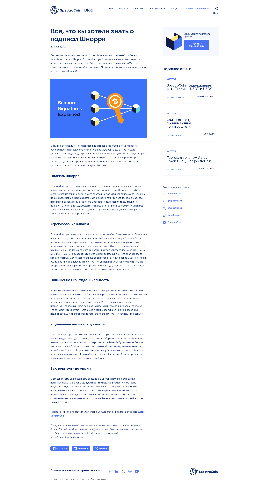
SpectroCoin (174, 193)
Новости (123, 9)
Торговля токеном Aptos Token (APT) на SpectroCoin (189, 159)
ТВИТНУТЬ (103, 448)
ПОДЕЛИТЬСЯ (61, 448)
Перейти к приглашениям (196, 44)
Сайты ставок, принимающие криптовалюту (179, 123)
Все (111, 8)
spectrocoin (174, 215)
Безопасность (157, 8)
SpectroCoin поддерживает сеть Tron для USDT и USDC (190, 87)
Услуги (174, 8)
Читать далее (174, 97)
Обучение (139, 8)
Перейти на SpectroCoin (197, 9)
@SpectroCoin (175, 200)
